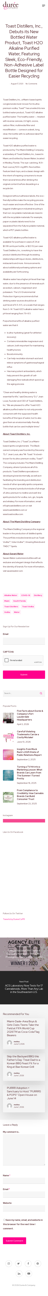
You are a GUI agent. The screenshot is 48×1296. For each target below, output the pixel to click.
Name (6, 1175)
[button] (43, 5)
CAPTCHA (8, 652)
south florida (19, 601)
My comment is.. (11, 1132)
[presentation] (23, 660)
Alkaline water (10, 595)
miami (6, 601)
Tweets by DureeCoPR (14, 919)
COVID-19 (25, 595)
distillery (38, 595)
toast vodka (28, 606)
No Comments (31, 84)
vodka (7, 612)
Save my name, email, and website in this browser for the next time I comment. (23, 1224)
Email (5, 634)
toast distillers (11, 606)
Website (7, 1203)
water (17, 612)
